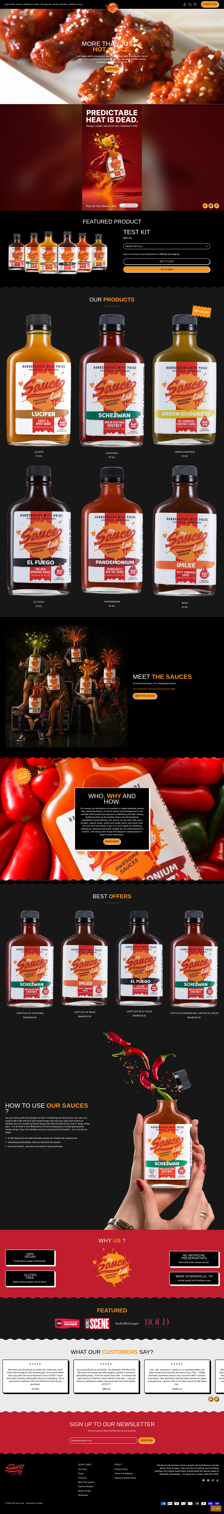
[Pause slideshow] (210, 205)
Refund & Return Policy (125, 1478)
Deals (19, 4)
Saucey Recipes (60, 4)
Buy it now (167, 269)
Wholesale (83, 1495)
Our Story (10, 4)
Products (28, 4)
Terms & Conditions (124, 1473)
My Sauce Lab (18, 1503)
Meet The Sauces (42, 4)
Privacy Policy (121, 1469)
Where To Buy (76, 4)
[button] (190, 4)
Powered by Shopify (34, 1503)
